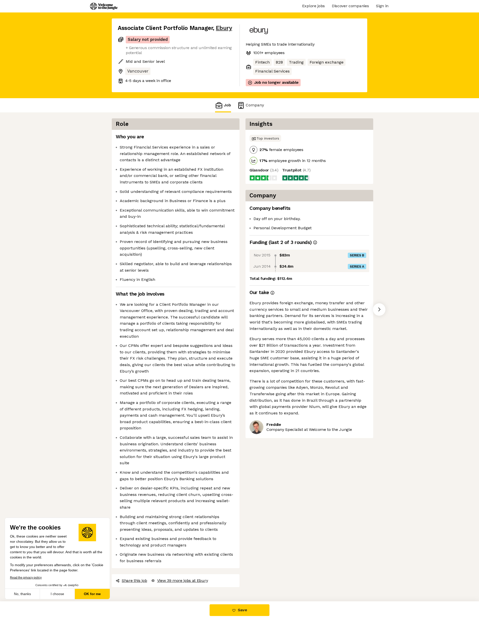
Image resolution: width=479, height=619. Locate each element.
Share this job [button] (134, 580)
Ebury (224, 28)
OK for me (92, 594)
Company (255, 105)
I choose (57, 594)
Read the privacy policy (26, 577)
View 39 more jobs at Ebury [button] (182, 580)
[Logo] (104, 6)
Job (227, 105)
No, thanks (22, 594)
